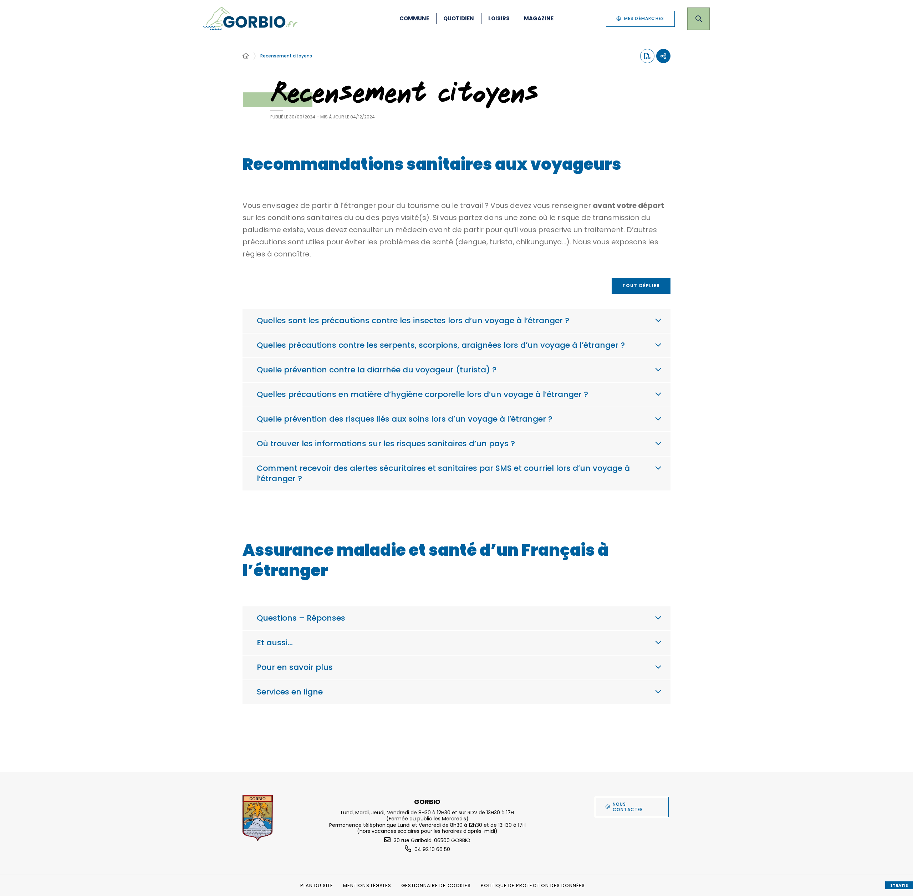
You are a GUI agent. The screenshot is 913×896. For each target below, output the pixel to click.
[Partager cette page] (663, 56)
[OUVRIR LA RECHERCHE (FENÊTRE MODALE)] (698, 18)
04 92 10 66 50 (432, 849)
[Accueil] (246, 56)
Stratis (899, 885)
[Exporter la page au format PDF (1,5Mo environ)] (647, 56)
